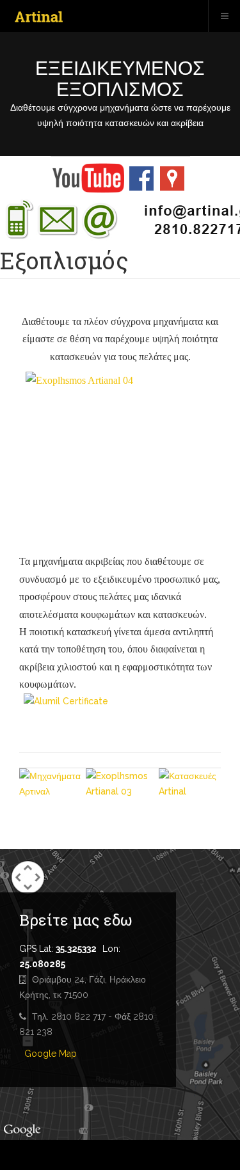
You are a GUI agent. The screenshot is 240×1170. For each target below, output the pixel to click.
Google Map (50, 1053)
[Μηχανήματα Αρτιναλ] (52, 790)
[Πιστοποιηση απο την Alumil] (120, 715)
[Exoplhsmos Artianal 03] (122, 792)
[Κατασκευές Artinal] (190, 788)
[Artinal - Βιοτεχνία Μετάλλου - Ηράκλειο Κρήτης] (39, 17)
